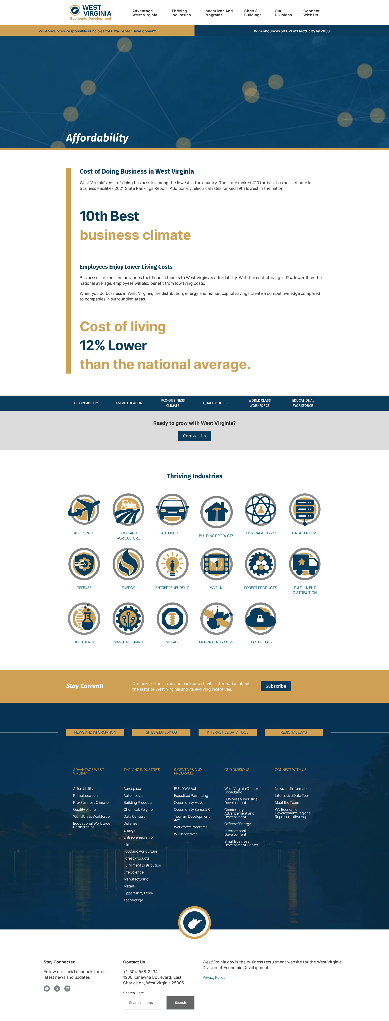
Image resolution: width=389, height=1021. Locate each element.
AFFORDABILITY (86, 403)
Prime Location (85, 795)
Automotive (172, 533)
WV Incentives (185, 833)
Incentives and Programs (188, 771)
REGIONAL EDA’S (293, 732)
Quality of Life (84, 809)
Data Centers (304, 533)
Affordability (83, 788)
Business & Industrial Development (241, 801)
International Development (235, 832)
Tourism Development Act (192, 818)
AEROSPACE (84, 533)
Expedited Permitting (191, 795)
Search (180, 1003)
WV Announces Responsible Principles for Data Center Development (97, 31)
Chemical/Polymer (261, 533)
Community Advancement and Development (239, 813)
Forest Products (260, 587)
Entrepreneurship (172, 587)
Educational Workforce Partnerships (91, 825)
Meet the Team (287, 802)
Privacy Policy (214, 977)
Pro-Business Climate (91, 802)
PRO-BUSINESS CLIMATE (173, 403)
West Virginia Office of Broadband (242, 790)
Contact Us (194, 436)
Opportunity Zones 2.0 (192, 809)
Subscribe (276, 686)
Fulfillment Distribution (305, 590)
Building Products (216, 535)
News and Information (293, 788)
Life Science (84, 642)
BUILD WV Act (185, 788)
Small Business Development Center (241, 843)
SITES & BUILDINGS (161, 732)
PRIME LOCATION (129, 403)
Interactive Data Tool (292, 795)
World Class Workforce (91, 816)
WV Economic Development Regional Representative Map (293, 813)
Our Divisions (236, 769)
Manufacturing (128, 642)
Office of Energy (237, 823)
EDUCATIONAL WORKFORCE (303, 403)
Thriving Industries (142, 769)
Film (127, 844)
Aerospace (132, 788)
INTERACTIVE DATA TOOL (227, 732)
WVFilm (216, 587)
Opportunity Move (216, 642)
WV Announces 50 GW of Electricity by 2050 (292, 31)
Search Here (133, 993)
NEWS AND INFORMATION (95, 732)
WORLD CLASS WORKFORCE (260, 403)
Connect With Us (291, 769)
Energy (128, 587)
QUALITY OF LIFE (216, 403)
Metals (172, 642)
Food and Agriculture (128, 535)
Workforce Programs (190, 826)
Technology (260, 642)
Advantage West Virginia (88, 771)
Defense (84, 587)
